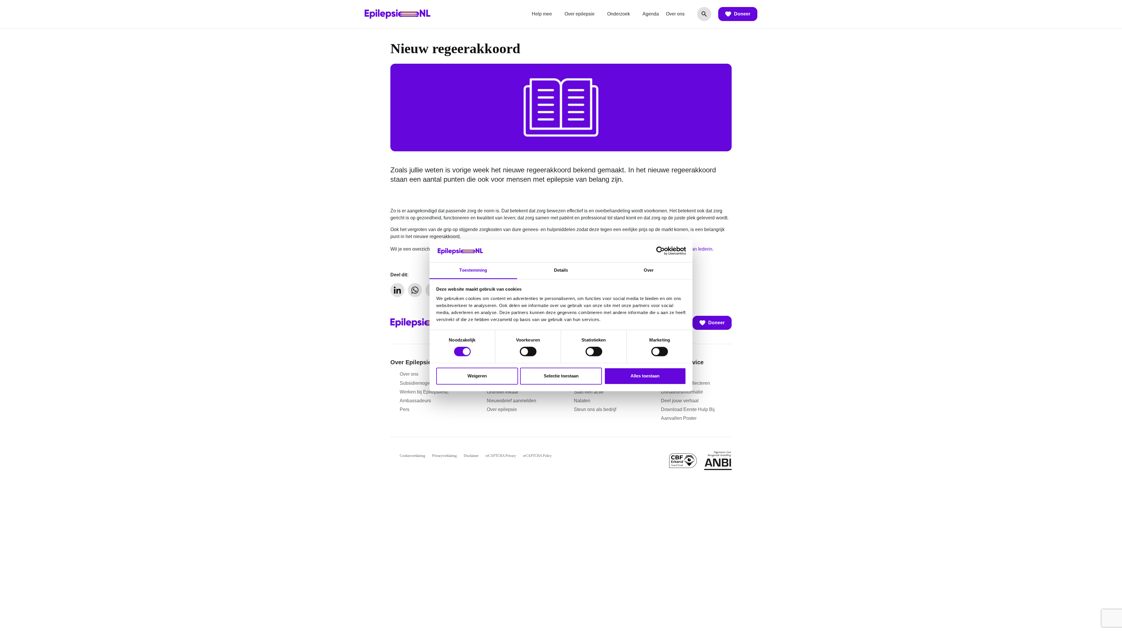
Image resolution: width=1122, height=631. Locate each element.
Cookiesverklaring (412, 456)
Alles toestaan (645, 375)
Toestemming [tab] (473, 270)
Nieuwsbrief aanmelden (511, 400)
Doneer (742, 13)
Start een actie (589, 391)
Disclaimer (471, 456)
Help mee (542, 13)
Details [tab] (561, 270)
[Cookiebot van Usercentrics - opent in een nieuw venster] (660, 251)
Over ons (675, 13)
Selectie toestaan (561, 375)
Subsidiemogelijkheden (424, 383)
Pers (404, 409)
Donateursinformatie (682, 391)
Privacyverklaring (444, 456)
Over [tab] (649, 270)
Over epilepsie (580, 13)
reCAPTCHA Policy (537, 456)
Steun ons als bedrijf (595, 409)
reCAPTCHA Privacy (501, 456)
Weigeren (477, 375)
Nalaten (582, 400)
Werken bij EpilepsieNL (424, 391)
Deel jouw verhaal (680, 400)
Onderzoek (618, 13)
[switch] (528, 351)
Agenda (651, 13)
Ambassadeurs (415, 400)
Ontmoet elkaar (502, 391)
